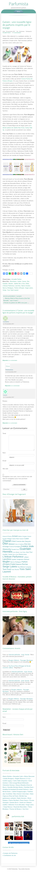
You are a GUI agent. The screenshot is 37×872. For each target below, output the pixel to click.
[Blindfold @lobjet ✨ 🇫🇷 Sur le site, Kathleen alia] (18, 826)
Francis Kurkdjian (14, 546)
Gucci (17, 549)
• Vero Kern (25, 809)
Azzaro (29, 536)
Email (4, 461)
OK (24, 489)
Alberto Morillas (7, 776)
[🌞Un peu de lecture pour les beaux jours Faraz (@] (28, 826)
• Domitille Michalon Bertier (15, 787)
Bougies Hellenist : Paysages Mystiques (21, 660)
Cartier (19, 281)
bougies (5, 538)
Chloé (13, 541)
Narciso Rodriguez (8, 288)
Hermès (10, 283)
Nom (4, 453)
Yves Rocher (15, 569)
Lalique (26, 557)
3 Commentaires (17, 32)
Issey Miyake (16, 552)
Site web (5, 468)
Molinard (26, 559)
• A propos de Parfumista (10, 853)
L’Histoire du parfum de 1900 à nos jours (16, 302)
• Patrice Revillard (13, 800)
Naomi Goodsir (25, 286)
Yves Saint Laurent (12, 290)
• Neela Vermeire (21, 798)
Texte (4, 433)
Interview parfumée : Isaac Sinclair (19, 654)
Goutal (13, 549)
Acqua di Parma (7, 536)
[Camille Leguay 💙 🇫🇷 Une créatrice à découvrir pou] (28, 835)
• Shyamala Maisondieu (20, 807)
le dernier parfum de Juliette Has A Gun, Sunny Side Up (17, 128)
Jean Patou (22, 552)
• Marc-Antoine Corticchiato (20, 794)
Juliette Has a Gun (19, 283)
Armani (15, 536)
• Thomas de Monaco (15, 809)
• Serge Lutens (29, 804)
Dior (28, 281)
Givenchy (7, 549)
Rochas (25, 564)
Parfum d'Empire (19, 288)
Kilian (27, 283)
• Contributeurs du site (9, 855)
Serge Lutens (29, 288)
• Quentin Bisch (14, 802)
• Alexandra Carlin (17, 776)
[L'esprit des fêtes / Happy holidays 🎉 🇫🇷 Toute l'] (9, 826)
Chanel (7, 540)
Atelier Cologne (22, 536)
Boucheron (13, 281)
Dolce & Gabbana (19, 544)
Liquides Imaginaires (17, 559)
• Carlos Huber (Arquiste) (19, 781)
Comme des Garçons (23, 541)
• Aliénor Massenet (28, 776)
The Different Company (24, 567)
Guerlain (5, 283)
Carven (24, 281)
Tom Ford (7, 569)
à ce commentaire (10, 360)
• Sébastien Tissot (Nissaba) (16, 804)
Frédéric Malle (27, 546)
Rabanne (19, 564)
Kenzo (21, 554)
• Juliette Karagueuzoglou (19, 791)
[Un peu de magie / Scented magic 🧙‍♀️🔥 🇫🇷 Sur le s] (9, 835)
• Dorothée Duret (28, 787)
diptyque (11, 544)
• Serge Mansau (8, 807)
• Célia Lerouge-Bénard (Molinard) (18, 783)
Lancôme (17, 286)
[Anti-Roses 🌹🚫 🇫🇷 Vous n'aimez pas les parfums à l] (18, 835)
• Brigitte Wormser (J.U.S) (22, 778)
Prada (12, 564)
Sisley (4, 290)
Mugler (6, 561)
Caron (22, 538)
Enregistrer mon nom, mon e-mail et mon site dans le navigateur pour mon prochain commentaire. (17, 478)
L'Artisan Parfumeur (8, 286)
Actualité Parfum (7, 32)
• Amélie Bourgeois (8, 778)
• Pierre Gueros (24, 800)
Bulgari (10, 538)
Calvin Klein (15, 538)
